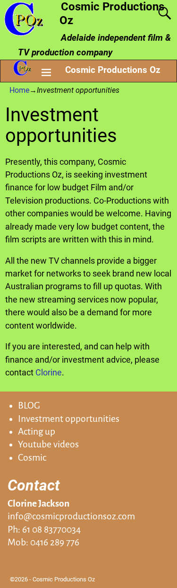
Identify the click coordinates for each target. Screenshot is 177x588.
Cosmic (32, 458)
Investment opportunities (68, 419)
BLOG (29, 405)
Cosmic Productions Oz (112, 70)
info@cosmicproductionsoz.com (71, 516)
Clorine (48, 372)
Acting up (36, 432)
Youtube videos (48, 444)
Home (19, 90)
